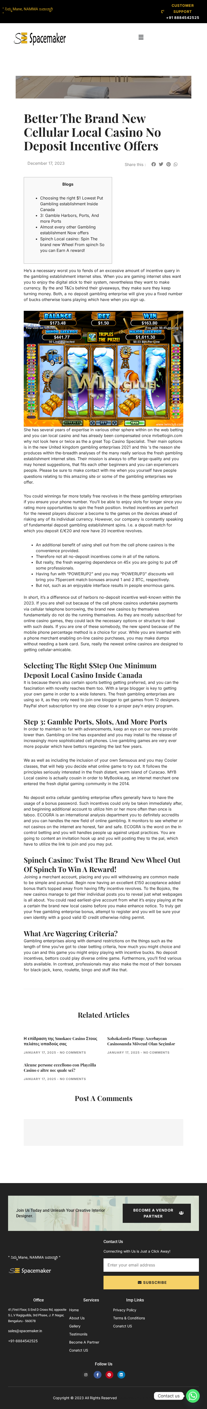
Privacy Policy (124, 1310)
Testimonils (78, 1334)
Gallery (75, 1326)
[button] (141, 37)
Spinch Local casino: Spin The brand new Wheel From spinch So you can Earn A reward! (72, 244)
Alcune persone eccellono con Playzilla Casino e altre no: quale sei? (60, 1067)
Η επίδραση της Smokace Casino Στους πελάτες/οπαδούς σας (60, 1041)
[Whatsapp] (193, 1396)
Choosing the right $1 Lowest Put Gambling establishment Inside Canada (71, 203)
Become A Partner (84, 1342)
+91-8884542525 (23, 1341)
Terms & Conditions (129, 1318)
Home (74, 1310)
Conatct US (78, 1350)
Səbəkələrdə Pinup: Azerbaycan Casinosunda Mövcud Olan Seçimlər (141, 1041)
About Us (77, 1318)
